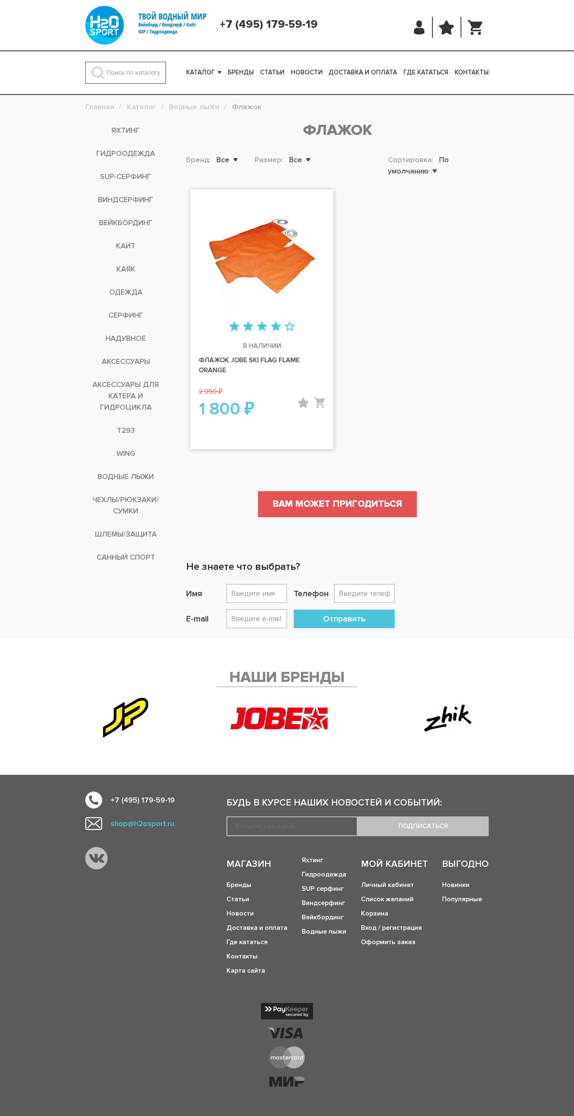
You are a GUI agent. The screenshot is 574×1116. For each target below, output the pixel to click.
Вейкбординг (126, 222)
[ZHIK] (448, 718)
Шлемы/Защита (126, 534)
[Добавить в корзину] (319, 402)
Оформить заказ (388, 942)
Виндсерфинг (125, 199)
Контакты (472, 72)
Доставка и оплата (363, 72)
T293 (126, 430)
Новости (307, 72)
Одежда (125, 292)
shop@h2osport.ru (142, 823)
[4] (276, 327)
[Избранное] (446, 27)
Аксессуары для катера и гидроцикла (125, 396)
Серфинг (125, 315)
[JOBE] (287, 718)
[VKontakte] (96, 858)
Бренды (241, 72)
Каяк (125, 269)
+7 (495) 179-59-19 (269, 24)
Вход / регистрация (391, 928)
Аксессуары (126, 361)
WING (125, 453)
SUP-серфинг (125, 176)
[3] (262, 327)
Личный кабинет (387, 885)
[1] (234, 327)
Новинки (455, 885)
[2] (248, 327)
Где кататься (425, 72)
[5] (289, 327)
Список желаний (387, 899)
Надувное (125, 338)
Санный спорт (126, 557)
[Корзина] (475, 27)
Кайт (125, 245)
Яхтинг (125, 130)
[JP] (125, 718)
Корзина (374, 913)
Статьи (272, 72)
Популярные (462, 899)
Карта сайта (245, 970)
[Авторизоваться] (419, 27)
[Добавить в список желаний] (303, 402)
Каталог (200, 72)
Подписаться (423, 826)
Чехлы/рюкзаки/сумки (125, 505)
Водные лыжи (125, 476)
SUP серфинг (323, 888)
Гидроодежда (125, 153)
